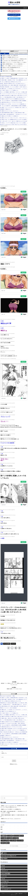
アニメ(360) (3, 838)
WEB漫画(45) (3, 835)
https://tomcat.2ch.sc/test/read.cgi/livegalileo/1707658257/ (12, 640)
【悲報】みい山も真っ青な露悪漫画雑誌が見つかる (11, 67)
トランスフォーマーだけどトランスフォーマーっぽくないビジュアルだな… (14, 93)
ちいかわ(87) (10, 835)
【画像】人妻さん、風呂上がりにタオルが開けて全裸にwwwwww (12, 718)
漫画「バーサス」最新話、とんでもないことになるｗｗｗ (12, 65)
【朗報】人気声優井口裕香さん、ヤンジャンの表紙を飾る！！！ (13, 64)
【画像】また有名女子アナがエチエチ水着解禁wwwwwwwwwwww (12, 98)
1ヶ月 (23, 53)
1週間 (14, 53)
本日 (4, 53)
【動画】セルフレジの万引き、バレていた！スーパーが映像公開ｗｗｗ (13, 104)
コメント (23, 134)
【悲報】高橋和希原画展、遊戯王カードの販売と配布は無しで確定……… (13, 112)
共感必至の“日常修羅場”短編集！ (7, 76)
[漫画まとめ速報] (14, 3)
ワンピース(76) (20, 840)
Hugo (16, 893)
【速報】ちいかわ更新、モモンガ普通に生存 (10, 55)
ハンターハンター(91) (5, 840)
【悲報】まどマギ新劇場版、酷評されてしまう (10, 57)
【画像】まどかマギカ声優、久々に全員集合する (9, 742)
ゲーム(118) (9, 838)
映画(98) (2, 842)
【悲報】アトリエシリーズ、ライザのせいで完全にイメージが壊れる (14, 62)
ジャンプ (13, 643)
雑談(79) (7, 842)
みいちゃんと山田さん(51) (18, 835)
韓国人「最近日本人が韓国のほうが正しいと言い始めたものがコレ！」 (13, 83)
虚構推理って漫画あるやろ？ (6, 109)
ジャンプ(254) (15, 838)
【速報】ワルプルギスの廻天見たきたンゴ (8, 711)
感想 (1, 827)
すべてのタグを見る (14, 846)
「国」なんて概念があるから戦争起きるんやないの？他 (11, 81)
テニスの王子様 (7, 643)
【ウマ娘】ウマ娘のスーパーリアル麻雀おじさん (9, 90)
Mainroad (20, 893)
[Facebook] (15, 647)
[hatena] (12, 647)
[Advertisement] (14, 35)
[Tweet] (8, 647)
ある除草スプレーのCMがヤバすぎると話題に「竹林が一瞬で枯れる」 (13, 723)
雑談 (3, 134)
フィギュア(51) (13, 840)
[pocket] (19, 647)
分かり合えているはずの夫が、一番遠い (8, 695)
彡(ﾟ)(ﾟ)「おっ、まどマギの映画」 (8, 69)
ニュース (2, 824)
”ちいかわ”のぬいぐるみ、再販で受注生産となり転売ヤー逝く (13, 60)
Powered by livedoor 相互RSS (3, 745)
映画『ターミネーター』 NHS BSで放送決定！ (9, 707)
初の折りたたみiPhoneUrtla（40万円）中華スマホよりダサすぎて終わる (14, 124)
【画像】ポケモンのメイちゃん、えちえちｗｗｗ (9, 110)
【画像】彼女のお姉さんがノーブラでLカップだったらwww (11, 102)
